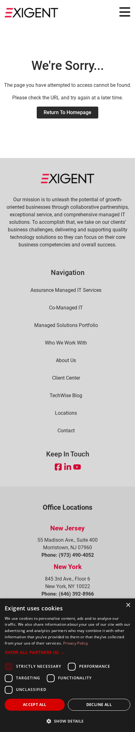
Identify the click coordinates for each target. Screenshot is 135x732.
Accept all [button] (34, 704)
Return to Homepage (67, 112)
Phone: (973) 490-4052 (67, 555)
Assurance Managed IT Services (65, 290)
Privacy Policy (75, 643)
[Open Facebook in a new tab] (58, 467)
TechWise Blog (66, 395)
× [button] (128, 605)
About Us (66, 360)
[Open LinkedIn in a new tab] (68, 467)
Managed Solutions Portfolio (66, 325)
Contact (66, 430)
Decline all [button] (99, 704)
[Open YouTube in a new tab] (77, 467)
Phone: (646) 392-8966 (67, 594)
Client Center (66, 378)
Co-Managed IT (66, 307)
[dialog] (67, 665)
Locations (66, 413)
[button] (67, 652)
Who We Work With (66, 342)
